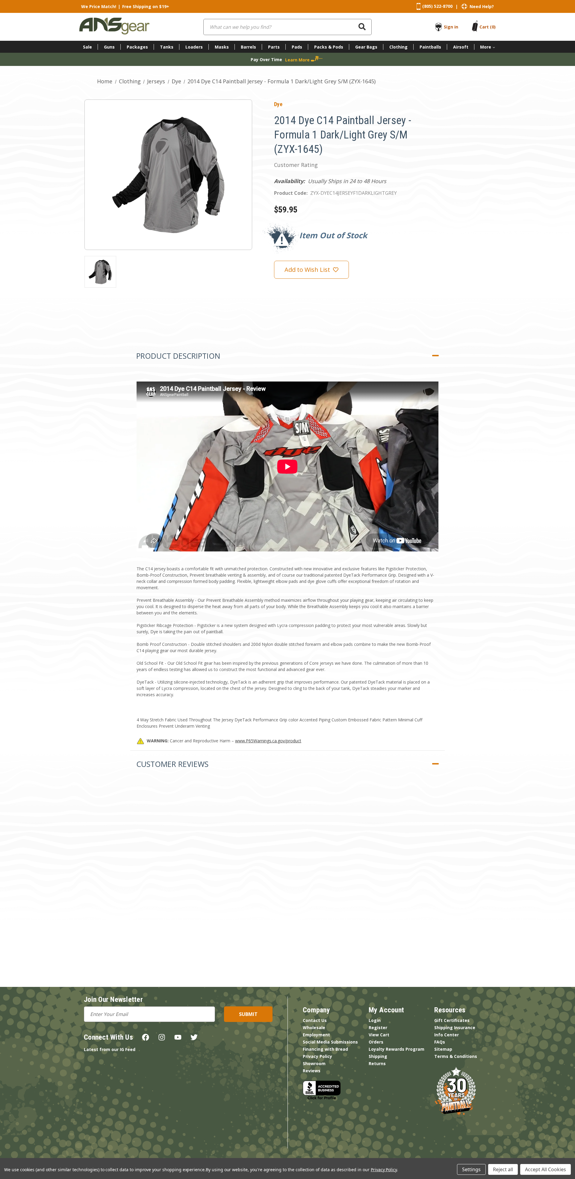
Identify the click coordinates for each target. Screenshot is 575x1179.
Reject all (503, 1169)
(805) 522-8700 (437, 6)
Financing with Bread (325, 1049)
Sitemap (443, 1049)
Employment (316, 1035)
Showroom (314, 1063)
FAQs (439, 1042)
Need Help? (482, 6)
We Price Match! (98, 6)
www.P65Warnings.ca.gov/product (268, 741)
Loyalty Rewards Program (396, 1049)
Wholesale (314, 1027)
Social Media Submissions (330, 1042)
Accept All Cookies (545, 1169)
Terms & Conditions (455, 1056)
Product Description (178, 356)
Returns (377, 1063)
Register (378, 1027)
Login (375, 1020)
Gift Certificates (452, 1020)
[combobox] (287, 27)
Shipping (378, 1056)
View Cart (379, 1035)
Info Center (446, 1035)
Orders (376, 1042)
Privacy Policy (317, 1056)
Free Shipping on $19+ (145, 6)
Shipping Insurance (454, 1027)
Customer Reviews (172, 764)
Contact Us (315, 1020)
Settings (471, 1169)
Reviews (311, 1071)
